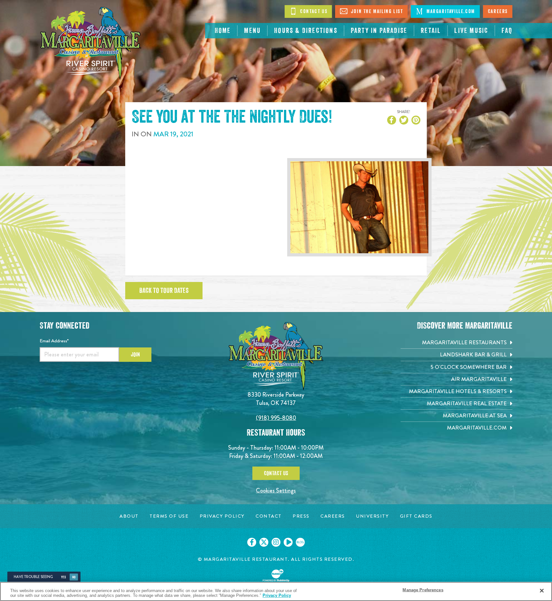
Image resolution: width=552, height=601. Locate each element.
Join (135, 354)
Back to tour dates (163, 290)
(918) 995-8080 (276, 418)
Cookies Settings (276, 490)
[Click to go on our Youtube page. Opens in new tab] (288, 542)
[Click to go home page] (91, 43)
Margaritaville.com (450, 11)
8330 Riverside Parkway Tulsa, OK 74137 (276, 398)
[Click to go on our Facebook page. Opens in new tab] (251, 542)
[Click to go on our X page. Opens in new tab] (263, 542)
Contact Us (313, 11)
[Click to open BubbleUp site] (276, 575)
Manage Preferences (422, 590)
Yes (63, 577)
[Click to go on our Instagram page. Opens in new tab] (276, 542)
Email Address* (54, 340)
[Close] (542, 591)
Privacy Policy (277, 595)
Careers (498, 11)
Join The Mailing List (376, 11)
